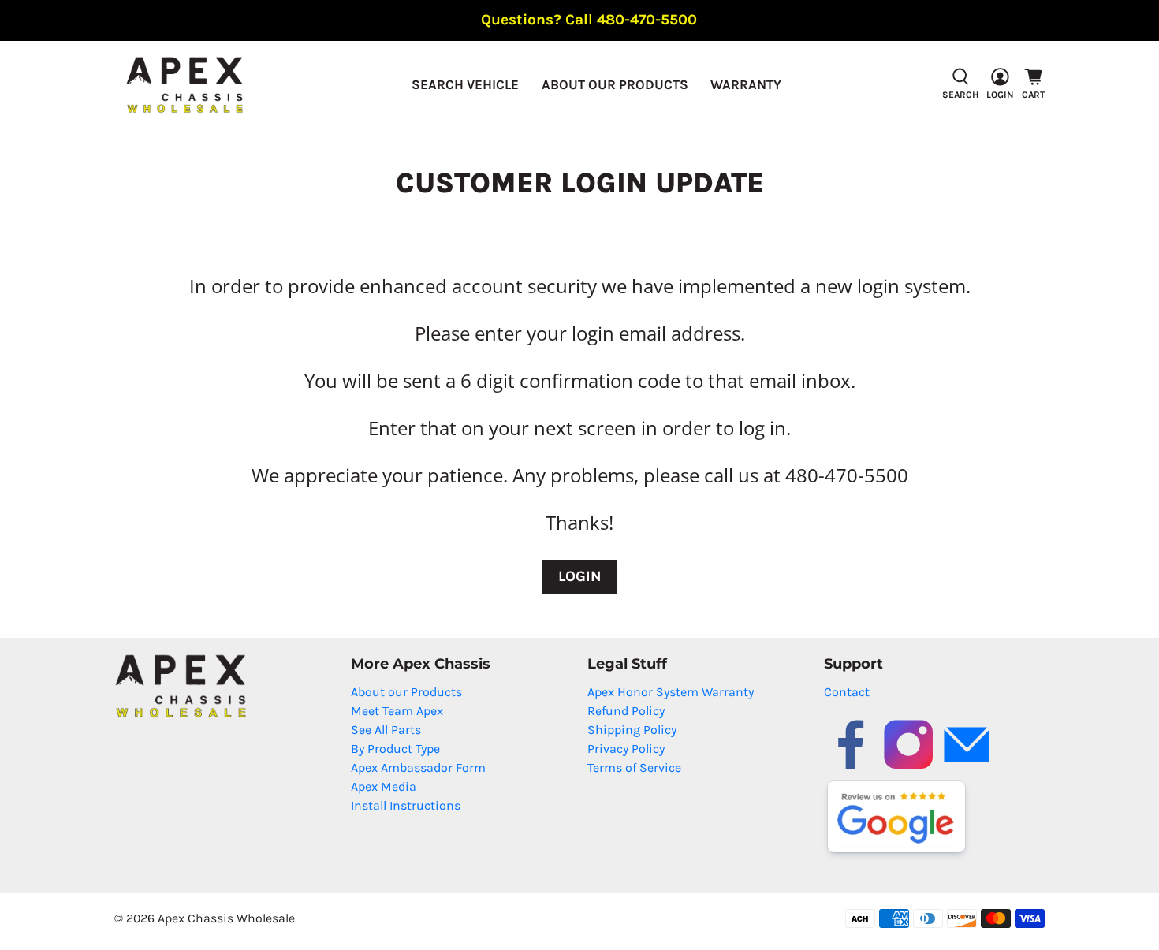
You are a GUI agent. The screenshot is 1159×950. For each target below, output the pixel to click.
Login (580, 576)
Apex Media (383, 786)
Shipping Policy (631, 729)
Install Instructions (405, 805)
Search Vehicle (465, 84)
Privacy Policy (626, 748)
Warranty (745, 84)
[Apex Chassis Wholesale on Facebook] (851, 767)
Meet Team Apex (397, 710)
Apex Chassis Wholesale (226, 918)
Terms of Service (634, 767)
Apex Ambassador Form (418, 767)
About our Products (615, 84)
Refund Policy (626, 710)
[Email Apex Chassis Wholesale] (966, 767)
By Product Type (395, 748)
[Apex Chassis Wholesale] (184, 85)
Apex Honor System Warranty (670, 691)
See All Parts (386, 729)
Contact (847, 691)
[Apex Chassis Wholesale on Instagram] (908, 767)
